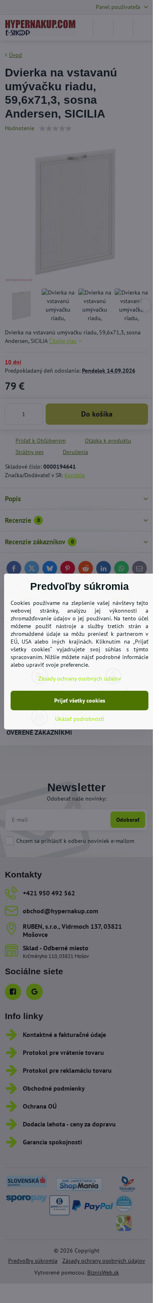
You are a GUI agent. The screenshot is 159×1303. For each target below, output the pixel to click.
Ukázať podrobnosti (79, 718)
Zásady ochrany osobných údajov (79, 678)
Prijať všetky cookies (79, 700)
